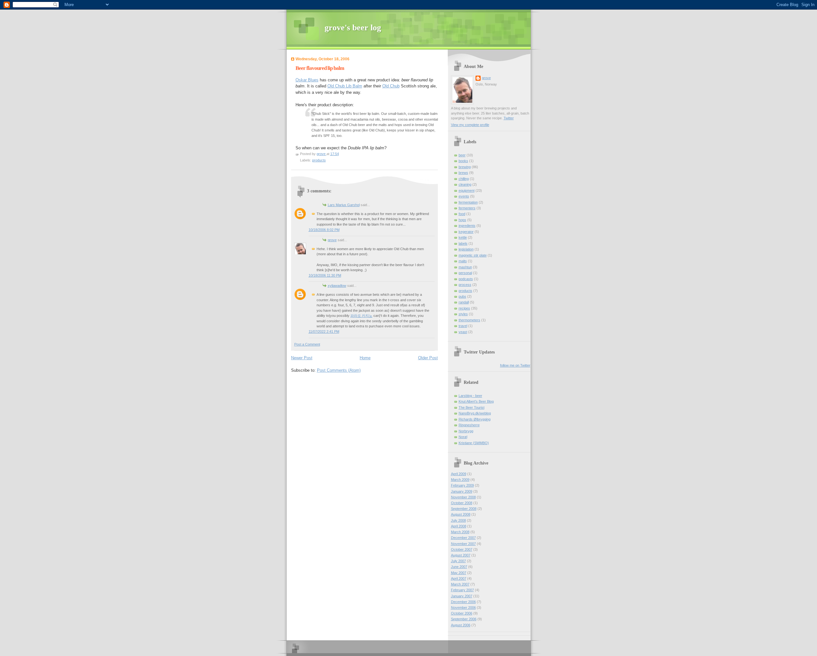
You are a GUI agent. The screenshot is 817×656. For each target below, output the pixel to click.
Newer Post (301, 357)
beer (462, 155)
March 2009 (460, 479)
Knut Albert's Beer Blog (476, 401)
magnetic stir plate (473, 255)
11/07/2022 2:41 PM (324, 331)
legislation (466, 249)
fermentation (468, 202)
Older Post (428, 357)
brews (463, 173)
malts (463, 261)
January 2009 (461, 491)
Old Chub (391, 86)
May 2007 (458, 573)
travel (463, 326)
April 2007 (458, 578)
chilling (464, 179)
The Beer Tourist (471, 407)
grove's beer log (353, 27)
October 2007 (461, 549)
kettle (463, 237)
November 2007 (463, 544)
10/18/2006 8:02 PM (324, 230)
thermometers (469, 320)
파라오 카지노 (361, 315)
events (464, 196)
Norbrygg (466, 431)
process (465, 285)
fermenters (467, 208)
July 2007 (458, 561)
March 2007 (460, 584)
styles (463, 314)
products (319, 160)
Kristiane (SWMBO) (474, 443)
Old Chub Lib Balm (344, 86)
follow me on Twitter (515, 365)
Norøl (463, 437)
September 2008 (463, 509)
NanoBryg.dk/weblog (475, 413)
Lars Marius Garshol (344, 205)
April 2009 (458, 474)
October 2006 (461, 613)
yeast (463, 332)
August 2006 (460, 625)
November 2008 (463, 497)
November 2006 (463, 607)
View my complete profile (470, 125)
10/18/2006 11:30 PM (325, 275)
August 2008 (460, 514)
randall (464, 302)
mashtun (465, 267)
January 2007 (461, 596)
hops (462, 220)
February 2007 (462, 590)
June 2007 (459, 567)
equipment (467, 190)
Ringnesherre (469, 425)
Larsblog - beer (470, 396)
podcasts (466, 279)
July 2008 (458, 520)
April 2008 (458, 526)
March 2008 (460, 532)
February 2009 (462, 485)
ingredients (467, 225)
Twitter (509, 118)
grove (332, 240)
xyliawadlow (337, 285)
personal (465, 273)
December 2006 (463, 602)
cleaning (465, 184)
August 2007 (460, 555)
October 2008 (461, 503)
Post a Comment (307, 344)
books (463, 161)
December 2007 (463, 538)
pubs (462, 296)
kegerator (466, 232)
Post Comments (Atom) (339, 370)
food (462, 214)
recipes (464, 308)
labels (463, 243)
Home (365, 357)
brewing (465, 167)
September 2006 (463, 619)
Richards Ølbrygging (475, 419)
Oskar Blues (307, 80)
